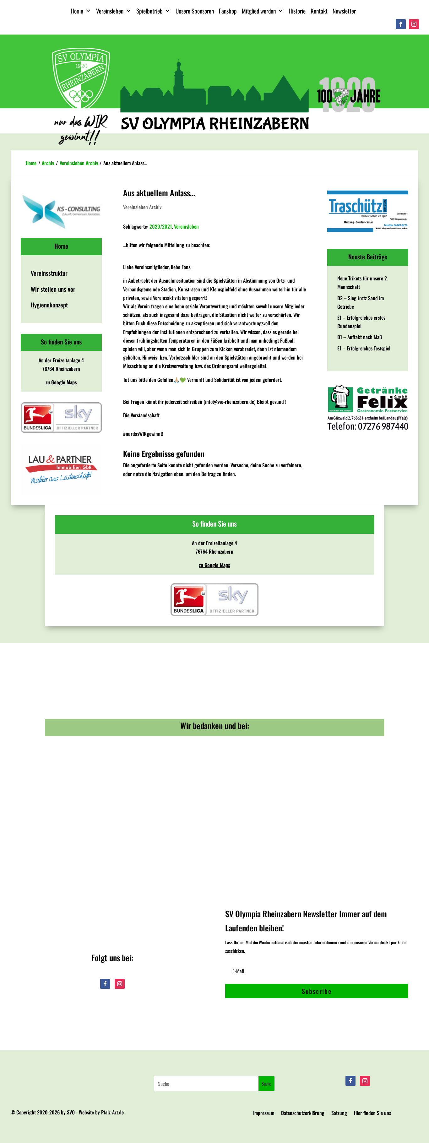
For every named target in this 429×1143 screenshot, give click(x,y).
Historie (297, 10)
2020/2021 (160, 226)
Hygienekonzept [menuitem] (49, 304)
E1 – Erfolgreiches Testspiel (363, 348)
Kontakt (319, 10)
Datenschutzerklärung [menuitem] (302, 1114)
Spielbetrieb (149, 10)
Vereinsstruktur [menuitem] (49, 273)
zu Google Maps (61, 382)
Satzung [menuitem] (339, 1114)
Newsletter (344, 10)
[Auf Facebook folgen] (401, 24)
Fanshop (228, 10)
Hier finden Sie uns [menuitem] (372, 1114)
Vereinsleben (109, 10)
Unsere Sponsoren (195, 10)
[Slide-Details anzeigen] (61, 469)
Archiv (48, 163)
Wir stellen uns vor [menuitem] (53, 289)
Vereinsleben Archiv (79, 163)
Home (77, 10)
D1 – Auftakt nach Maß (359, 337)
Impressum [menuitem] (263, 1114)
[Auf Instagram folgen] (414, 24)
